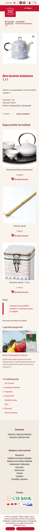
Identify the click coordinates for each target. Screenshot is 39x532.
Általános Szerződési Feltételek (19, 461)
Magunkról (19, 455)
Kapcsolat (19, 467)
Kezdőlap (10, 21)
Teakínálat (8, 392)
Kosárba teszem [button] (21, 179)
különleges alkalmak (12, 387)
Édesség (8, 408)
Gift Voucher (9, 383)
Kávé (6, 404)
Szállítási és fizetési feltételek (19, 458)
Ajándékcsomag (11, 400)
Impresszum (19, 470)
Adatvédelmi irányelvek (25, 529)
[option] (19, 349)
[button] (33, 36)
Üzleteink (19, 476)
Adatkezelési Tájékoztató (20, 464)
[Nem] (36, 523)
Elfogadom (10, 529)
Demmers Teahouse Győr (19, 437)
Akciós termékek (11, 413)
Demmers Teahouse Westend (19, 434)
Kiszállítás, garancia (19, 479)
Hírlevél (20, 473)
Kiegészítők (20, 21)
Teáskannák (9, 23)
